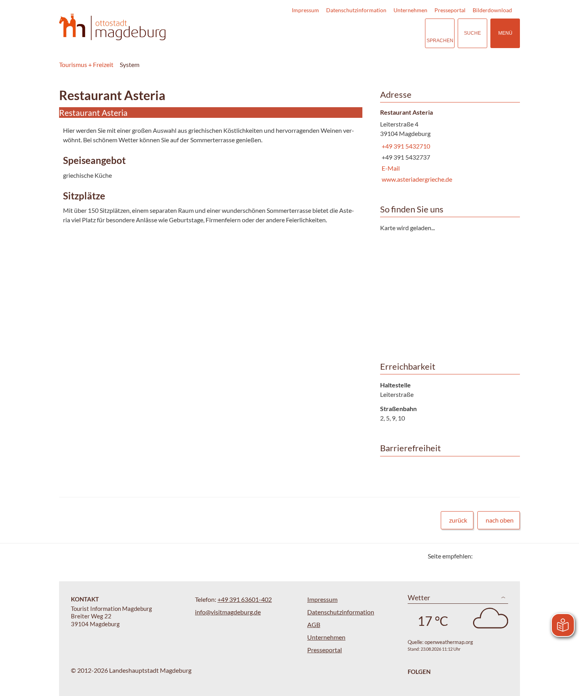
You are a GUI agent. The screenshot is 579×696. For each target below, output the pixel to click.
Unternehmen (410, 10)
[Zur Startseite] (112, 27)
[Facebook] (491, 556)
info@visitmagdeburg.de (228, 612)
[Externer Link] (370, 33)
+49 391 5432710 (405, 146)
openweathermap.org (449, 642)
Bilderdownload (492, 10)
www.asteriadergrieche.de (416, 179)
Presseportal (450, 10)
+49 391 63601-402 (244, 599)
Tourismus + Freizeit (86, 64)
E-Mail (390, 168)
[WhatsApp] (511, 556)
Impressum (305, 10)
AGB (313, 624)
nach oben (500, 520)
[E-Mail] (501, 556)
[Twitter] (481, 556)
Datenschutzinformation (356, 10)
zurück (458, 520)
